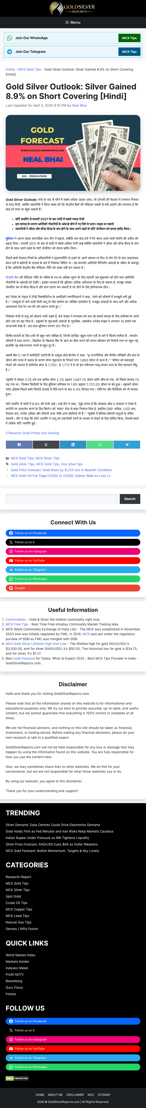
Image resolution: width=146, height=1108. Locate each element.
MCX (86, 634)
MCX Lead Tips (17, 916)
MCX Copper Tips (19, 909)
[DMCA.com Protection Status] (17, 1079)
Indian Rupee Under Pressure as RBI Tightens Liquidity (47, 838)
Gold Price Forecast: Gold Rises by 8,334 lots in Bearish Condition (61, 470)
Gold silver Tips (22, 464)
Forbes (11, 994)
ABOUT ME (55, 1095)
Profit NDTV (15, 974)
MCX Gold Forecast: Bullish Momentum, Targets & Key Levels (52, 851)
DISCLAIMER (75, 1095)
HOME (40, 1095)
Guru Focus (14, 987)
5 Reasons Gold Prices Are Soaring (32, 433)
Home (10, 69)
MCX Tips (129, 38)
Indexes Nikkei (17, 968)
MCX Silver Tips (48, 458)
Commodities (16, 619)
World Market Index (20, 955)
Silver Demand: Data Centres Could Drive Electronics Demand (53, 825)
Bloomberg (14, 981)
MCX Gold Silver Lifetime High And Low (36, 644)
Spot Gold (13, 896)
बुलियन (10, 238)
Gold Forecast (24, 658)
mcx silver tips (72, 464)
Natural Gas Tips (18, 922)
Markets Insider (17, 961)
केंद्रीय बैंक (12, 277)
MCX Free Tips (17, 624)
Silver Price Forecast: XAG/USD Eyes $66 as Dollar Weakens (52, 844)
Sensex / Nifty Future (22, 929)
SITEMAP (104, 1095)
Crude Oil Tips (16, 903)
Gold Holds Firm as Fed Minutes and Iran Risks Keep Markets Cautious (59, 831)
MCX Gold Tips (29, 69)
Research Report (18, 877)
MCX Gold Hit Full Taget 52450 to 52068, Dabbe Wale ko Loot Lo (61, 476)
